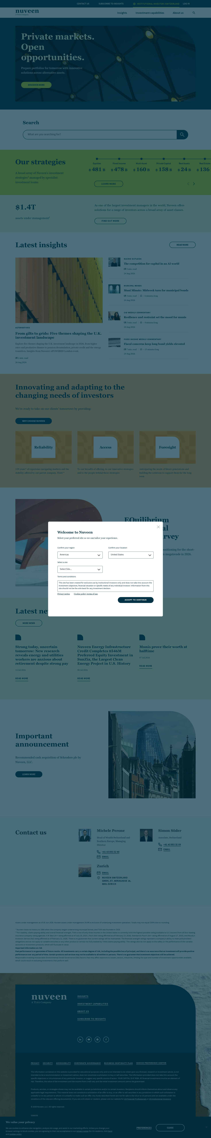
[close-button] (158, 527)
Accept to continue (136, 600)
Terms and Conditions (66, 577)
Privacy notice (63, 594)
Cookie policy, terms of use (86, 594)
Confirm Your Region (66, 548)
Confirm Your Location (117, 548)
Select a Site (62, 562)
